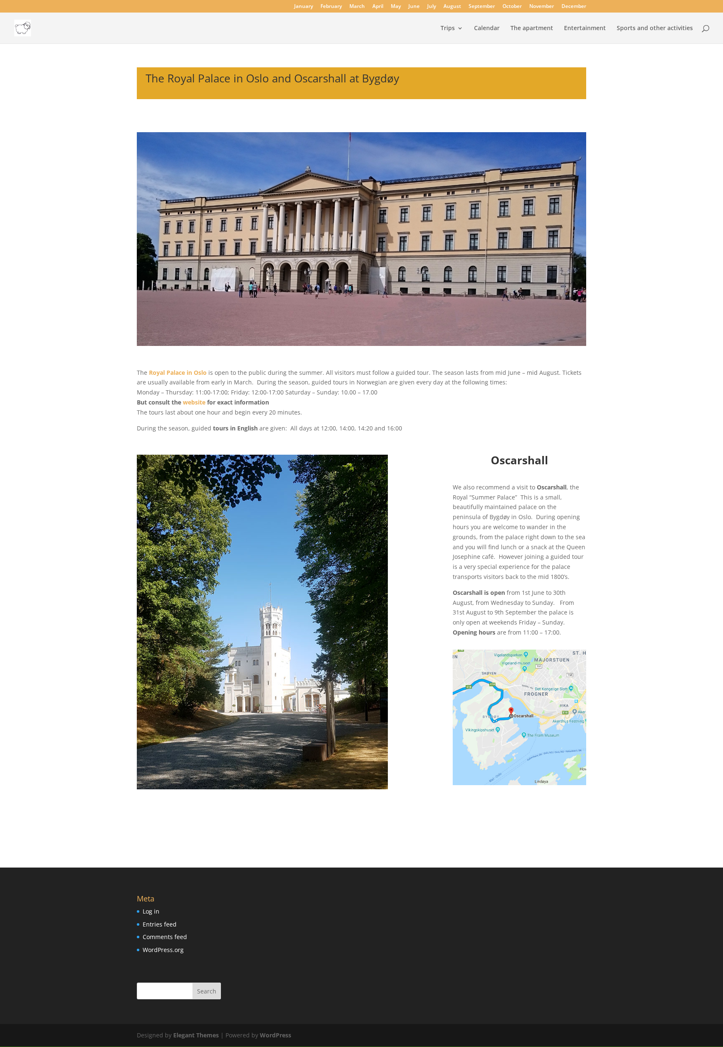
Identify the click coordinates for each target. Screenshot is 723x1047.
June (414, 7)
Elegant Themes (196, 1035)
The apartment (531, 28)
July (431, 7)
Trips (448, 28)
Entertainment (585, 28)
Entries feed (160, 924)
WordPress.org (163, 950)
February (331, 7)
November (541, 7)
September (482, 7)
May (396, 7)
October (512, 7)
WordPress (275, 1035)
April (377, 7)
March (357, 7)
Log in (151, 911)
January (303, 7)
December (573, 7)
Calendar (487, 28)
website (194, 402)
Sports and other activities (655, 28)
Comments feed (165, 937)
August (452, 7)
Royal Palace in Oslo (178, 372)
